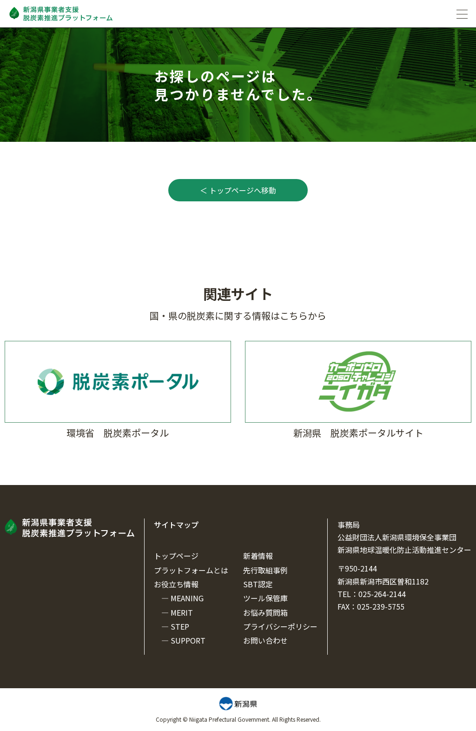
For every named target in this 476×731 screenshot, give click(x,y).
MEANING (187, 598)
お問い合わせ (265, 640)
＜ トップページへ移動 (238, 190)
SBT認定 (258, 584)
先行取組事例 (265, 570)
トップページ (176, 555)
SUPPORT (188, 640)
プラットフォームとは (191, 570)
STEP (180, 626)
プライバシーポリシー (280, 626)
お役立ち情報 (176, 584)
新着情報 (258, 555)
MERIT (182, 612)
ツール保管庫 (265, 598)
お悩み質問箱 (265, 612)
